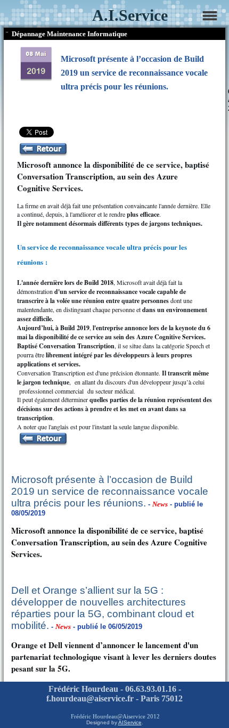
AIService (130, 722)
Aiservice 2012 (141, 716)
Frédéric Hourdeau (94, 716)
